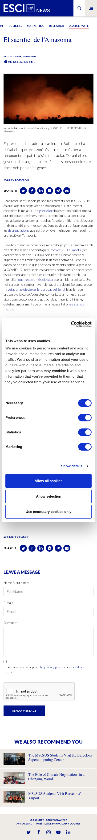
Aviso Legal (24, 823)
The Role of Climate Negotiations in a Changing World (56, 776)
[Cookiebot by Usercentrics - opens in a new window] (71, 324)
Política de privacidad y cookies (58, 823)
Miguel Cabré (12, 56)
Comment (11, 623)
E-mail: (8, 603)
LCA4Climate (79, 26)
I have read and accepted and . (44, 669)
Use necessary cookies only (48, 512)
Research (56, 26)
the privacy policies (52, 667)
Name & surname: (16, 583)
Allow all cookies (48, 481)
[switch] (85, 417)
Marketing (35, 26)
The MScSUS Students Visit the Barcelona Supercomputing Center (60, 757)
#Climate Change (16, 179)
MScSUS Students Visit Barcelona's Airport (55, 795)
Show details (71, 466)
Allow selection (48, 496)
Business (15, 26)
